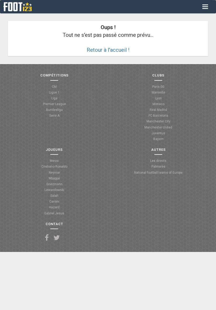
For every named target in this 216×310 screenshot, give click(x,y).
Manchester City (158, 121)
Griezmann (54, 184)
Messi (54, 161)
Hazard (54, 207)
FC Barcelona (158, 115)
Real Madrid (158, 110)
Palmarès (158, 166)
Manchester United (158, 127)
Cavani (54, 201)
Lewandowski (54, 190)
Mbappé (54, 178)
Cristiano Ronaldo (54, 166)
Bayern (158, 139)
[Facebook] (47, 238)
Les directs (158, 161)
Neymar (54, 172)
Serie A (54, 115)
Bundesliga (54, 110)
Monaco (158, 104)
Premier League (54, 104)
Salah (54, 196)
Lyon (158, 98)
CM (54, 87)
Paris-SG (158, 87)
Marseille (158, 92)
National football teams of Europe (158, 172)
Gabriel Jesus (54, 213)
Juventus (158, 133)
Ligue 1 (54, 92)
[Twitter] (56, 238)
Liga (54, 98)
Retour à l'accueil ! (108, 50)
